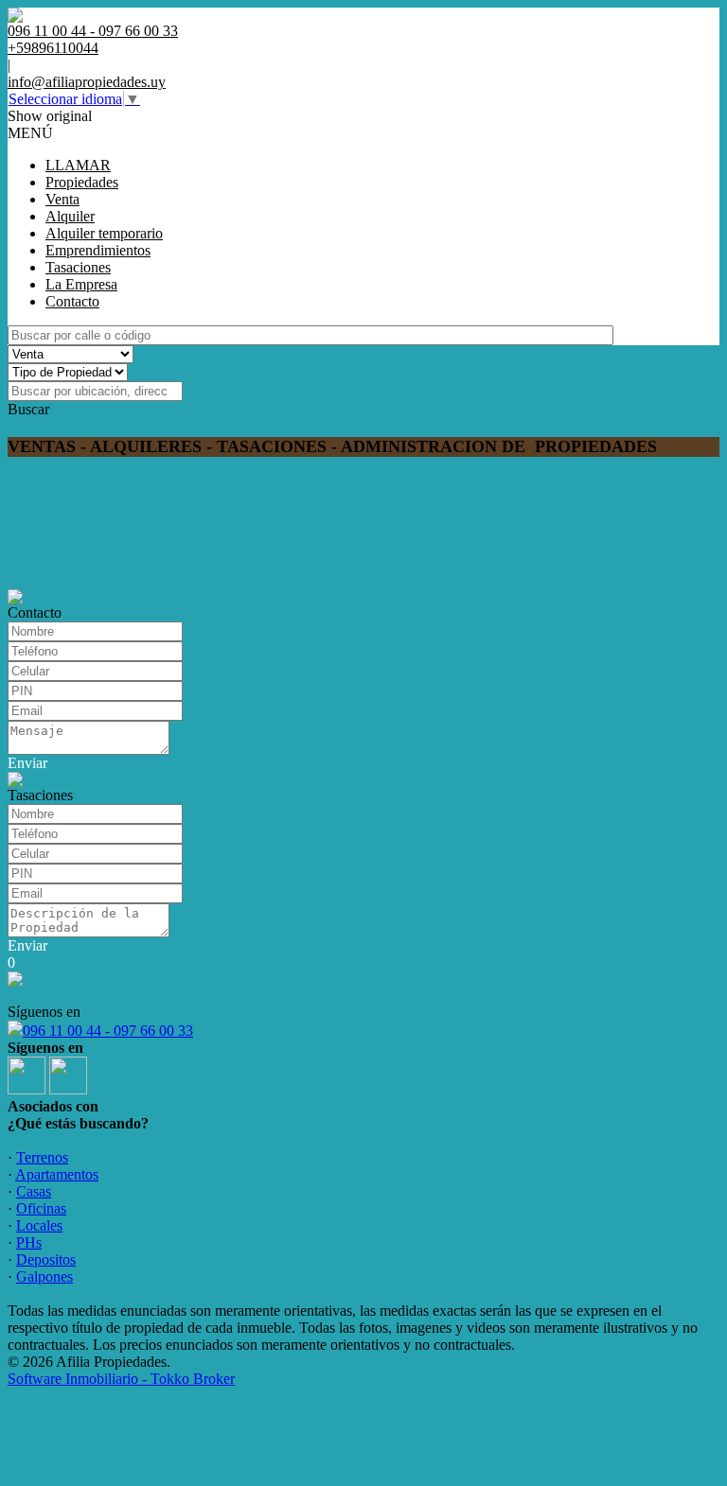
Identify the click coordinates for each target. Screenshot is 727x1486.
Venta (62, 199)
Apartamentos (56, 1174)
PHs (29, 1242)
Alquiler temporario (104, 233)
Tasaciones (78, 267)
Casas (33, 1191)
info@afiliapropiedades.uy (87, 82)
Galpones (44, 1276)
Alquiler (70, 216)
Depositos (46, 1259)
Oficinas (41, 1208)
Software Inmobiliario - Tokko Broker (121, 1379)
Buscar (28, 409)
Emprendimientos (98, 250)
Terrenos (42, 1157)
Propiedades (81, 182)
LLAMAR (78, 165)
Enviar (27, 763)
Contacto (72, 301)
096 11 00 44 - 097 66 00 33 (108, 1031)
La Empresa (81, 284)
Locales (39, 1225)
